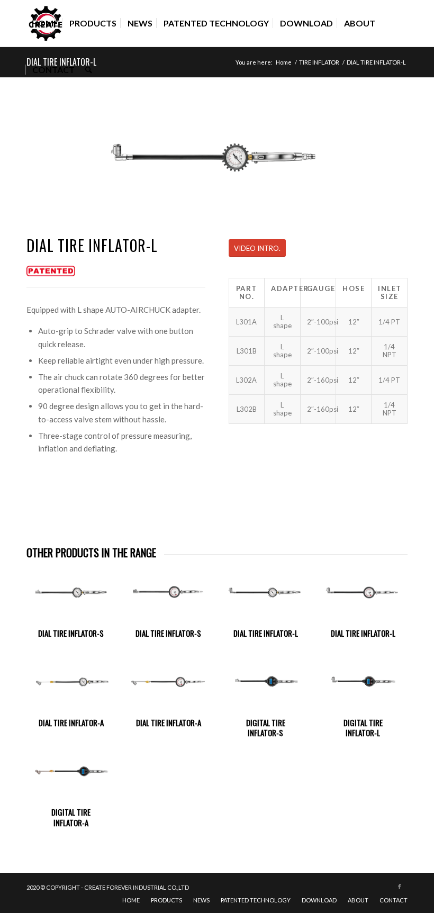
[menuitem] (45, 23)
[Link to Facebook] (400, 886)
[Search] (88, 70)
